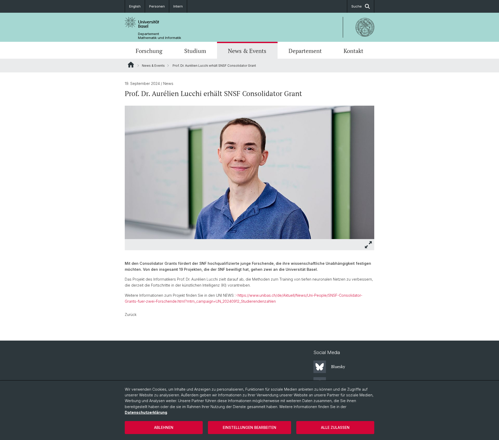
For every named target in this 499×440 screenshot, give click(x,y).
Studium (195, 51)
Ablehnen (163, 427)
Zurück (130, 314)
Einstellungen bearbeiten (249, 427)
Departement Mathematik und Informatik (159, 36)
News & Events (247, 51)
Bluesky (338, 366)
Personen (157, 6)
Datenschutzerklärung (146, 412)
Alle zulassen (335, 427)
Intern (178, 6)
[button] (368, 244)
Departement (305, 51)
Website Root (131, 64)
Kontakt (353, 51)
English (135, 6)
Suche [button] (356, 6)
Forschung (149, 51)
